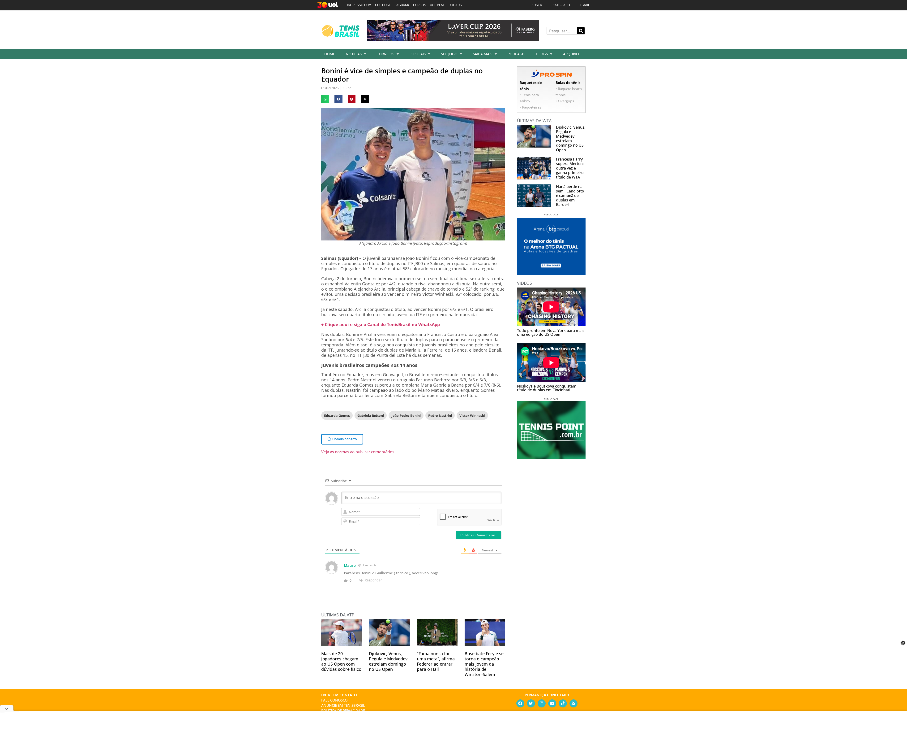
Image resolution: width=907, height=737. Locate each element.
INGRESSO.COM (359, 5)
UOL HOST (383, 5)
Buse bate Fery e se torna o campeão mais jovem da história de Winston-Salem (484, 664)
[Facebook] (520, 703)
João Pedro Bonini (406, 415)
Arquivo (571, 54)
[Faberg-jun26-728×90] (453, 39)
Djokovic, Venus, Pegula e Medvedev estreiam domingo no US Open (388, 661)
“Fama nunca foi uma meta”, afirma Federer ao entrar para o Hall (436, 661)
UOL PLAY (437, 5)
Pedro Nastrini (440, 415)
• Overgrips (565, 101)
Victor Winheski (472, 415)
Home (329, 54)
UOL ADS (455, 5)
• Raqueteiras (530, 107)
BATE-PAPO (561, 5)
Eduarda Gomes (337, 415)
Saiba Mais (482, 54)
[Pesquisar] (581, 30)
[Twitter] (531, 703)
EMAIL (585, 5)
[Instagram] (542, 703)
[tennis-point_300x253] (551, 457)
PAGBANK (401, 5)
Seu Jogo (449, 54)
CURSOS (419, 5)
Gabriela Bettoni (370, 415)
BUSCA (536, 5)
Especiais (418, 54)
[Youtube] (552, 703)
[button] (325, 99)
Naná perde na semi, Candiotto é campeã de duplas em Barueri (570, 195)
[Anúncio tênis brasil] (551, 273)
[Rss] (573, 703)
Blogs (542, 54)
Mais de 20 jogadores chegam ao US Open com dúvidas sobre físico (341, 661)
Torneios (385, 54)
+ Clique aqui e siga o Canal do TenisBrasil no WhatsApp (380, 324)
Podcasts (516, 54)
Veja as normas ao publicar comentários (357, 451)
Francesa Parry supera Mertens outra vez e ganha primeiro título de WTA (570, 168)
